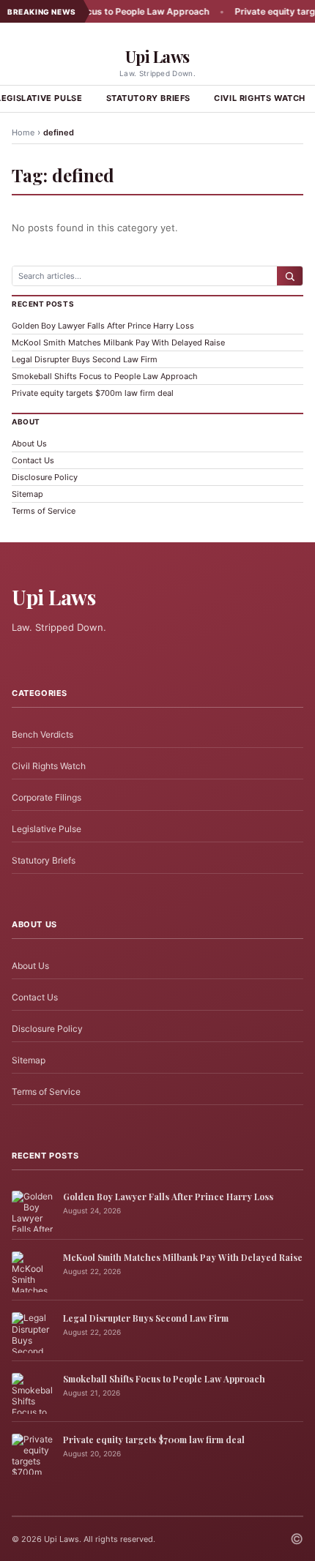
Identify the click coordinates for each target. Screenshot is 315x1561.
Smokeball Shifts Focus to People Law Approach (105, 376)
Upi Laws (157, 56)
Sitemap (27, 494)
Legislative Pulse (46, 828)
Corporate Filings (46, 797)
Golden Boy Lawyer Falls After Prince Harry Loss (103, 326)
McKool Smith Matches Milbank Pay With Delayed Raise (118, 342)
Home (23, 132)
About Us (29, 443)
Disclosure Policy (45, 477)
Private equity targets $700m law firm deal (93, 393)
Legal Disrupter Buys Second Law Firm (85, 359)
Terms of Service (43, 511)
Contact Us (33, 460)
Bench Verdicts (42, 734)
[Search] (290, 275)
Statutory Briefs (148, 98)
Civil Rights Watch (49, 765)
